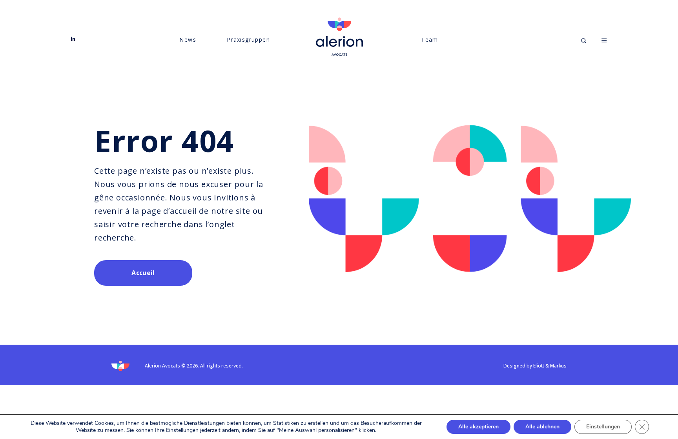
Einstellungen (603, 426)
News (187, 39)
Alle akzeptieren (478, 426)
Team (429, 39)
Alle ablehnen (542, 426)
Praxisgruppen (248, 39)
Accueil (143, 272)
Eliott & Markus (550, 365)
